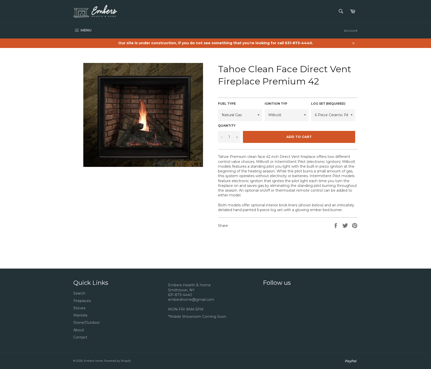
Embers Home (93, 361)
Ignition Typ (276, 103)
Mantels (80, 315)
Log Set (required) (328, 103)
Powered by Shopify (117, 361)
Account (351, 30)
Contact (80, 337)
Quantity (226, 125)
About (78, 330)
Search (79, 293)
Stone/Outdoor (86, 322)
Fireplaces (82, 301)
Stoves (79, 308)
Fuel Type (227, 103)
